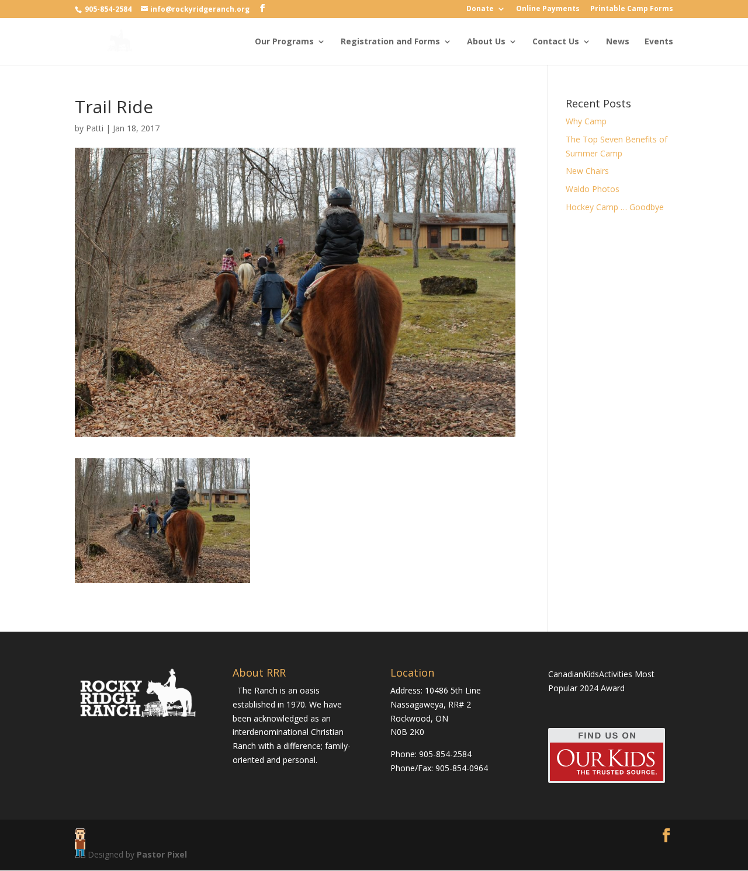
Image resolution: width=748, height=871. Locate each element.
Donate (480, 9)
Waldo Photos (592, 188)
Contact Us (555, 42)
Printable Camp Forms (631, 9)
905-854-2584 (109, 9)
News (617, 42)
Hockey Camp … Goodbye (615, 206)
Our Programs (284, 42)
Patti (94, 128)
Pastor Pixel (162, 854)
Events (659, 42)
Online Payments (548, 9)
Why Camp (586, 121)
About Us (486, 42)
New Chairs (587, 170)
